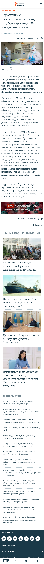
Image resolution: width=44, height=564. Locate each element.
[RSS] (32, 538)
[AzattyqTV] (26, 561)
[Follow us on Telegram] (26, 538)
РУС (16, 561)
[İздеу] (37, 561)
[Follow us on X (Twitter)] (9, 538)
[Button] (21, 38)
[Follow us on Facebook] (3, 538)
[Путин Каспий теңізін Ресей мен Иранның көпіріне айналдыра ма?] (22, 285)
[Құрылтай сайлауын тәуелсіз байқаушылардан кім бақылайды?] (22, 321)
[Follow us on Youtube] (15, 538)
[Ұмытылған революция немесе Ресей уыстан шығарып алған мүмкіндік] (22, 249)
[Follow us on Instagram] (20, 538)
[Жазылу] (37, 538)
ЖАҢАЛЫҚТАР (8, 10)
